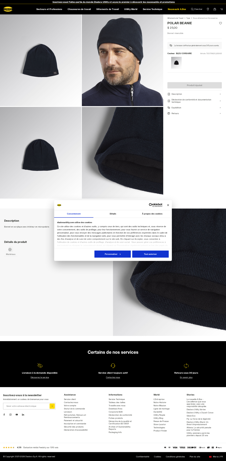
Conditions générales (175, 456)
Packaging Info (115, 432)
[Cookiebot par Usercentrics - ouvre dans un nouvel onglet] (150, 205)
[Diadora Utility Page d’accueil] (8, 9)
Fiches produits (116, 418)
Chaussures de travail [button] (79, 9)
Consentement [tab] (74, 214)
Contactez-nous (113, 377)
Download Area (115, 409)
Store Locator (160, 424)
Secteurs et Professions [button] (49, 9)
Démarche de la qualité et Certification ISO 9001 (120, 422)
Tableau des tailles (117, 402)
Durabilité (158, 412)
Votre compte (70, 405)
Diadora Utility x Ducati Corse (200, 412)
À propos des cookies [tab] (152, 214)
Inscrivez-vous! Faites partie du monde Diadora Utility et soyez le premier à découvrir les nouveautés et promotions (114, 2)
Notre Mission (160, 405)
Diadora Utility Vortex (196, 409)
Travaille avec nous (117, 405)
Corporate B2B (116, 412)
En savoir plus (186, 377)
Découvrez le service (40, 377)
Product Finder (160, 431)
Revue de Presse (161, 421)
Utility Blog (158, 418)
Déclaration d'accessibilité (75, 430)
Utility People (159, 415)
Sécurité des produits (74, 427)
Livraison (68, 412)
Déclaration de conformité (120, 415)
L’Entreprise (159, 399)
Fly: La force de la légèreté (199, 419)
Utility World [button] (130, 9)
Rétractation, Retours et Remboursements (75, 416)
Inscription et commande (75, 423)
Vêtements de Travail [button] (107, 9)
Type (188, 18)
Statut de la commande (74, 409)
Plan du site (195, 456)
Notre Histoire (160, 402)
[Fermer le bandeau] (168, 205)
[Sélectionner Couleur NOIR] (176, 63)
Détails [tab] (113, 214)
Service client (70, 399)
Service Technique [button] (152, 9)
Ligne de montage (162, 409)
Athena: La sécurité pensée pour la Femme (199, 428)
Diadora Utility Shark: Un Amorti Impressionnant (197, 423)
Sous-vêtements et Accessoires (205, 18)
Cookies (157, 456)
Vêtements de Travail (175, 18)
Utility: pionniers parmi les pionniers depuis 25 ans (198, 434)
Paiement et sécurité (73, 420)
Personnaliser (111, 254)
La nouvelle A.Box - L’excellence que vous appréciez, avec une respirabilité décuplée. (197, 402)
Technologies (159, 427)
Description (177, 94)
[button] (177, 9)
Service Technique (117, 399)
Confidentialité (142, 456)
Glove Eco (191, 416)
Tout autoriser (150, 254)
